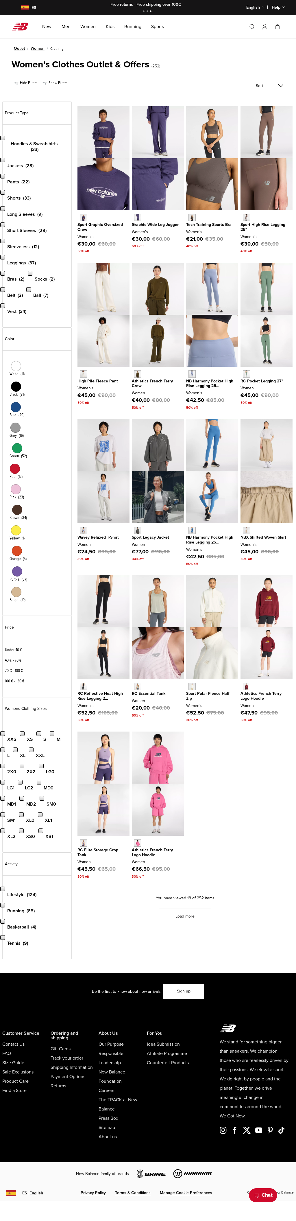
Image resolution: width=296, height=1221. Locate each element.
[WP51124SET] (192, 530)
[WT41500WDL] (138, 374)
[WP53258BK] (83, 686)
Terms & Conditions (133, 1192)
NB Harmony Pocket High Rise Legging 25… (209, 383)
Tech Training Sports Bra (209, 224)
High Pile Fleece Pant (97, 381)
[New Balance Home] (22, 27)
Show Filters (57, 82)
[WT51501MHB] (246, 686)
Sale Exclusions (18, 1072)
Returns (58, 1086)
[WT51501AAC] (138, 843)
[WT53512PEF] (192, 686)
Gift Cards (61, 1049)
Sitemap (107, 1127)
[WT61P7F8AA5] (83, 843)
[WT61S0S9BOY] (83, 217)
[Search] (252, 26)
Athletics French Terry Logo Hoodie (261, 696)
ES (32, 1193)
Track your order (67, 1058)
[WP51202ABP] (246, 217)
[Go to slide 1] (144, 11)
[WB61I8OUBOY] (138, 217)
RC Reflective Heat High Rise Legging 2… (100, 696)
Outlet (19, 48)
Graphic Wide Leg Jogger (155, 224)
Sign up (183, 991)
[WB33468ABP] (192, 217)
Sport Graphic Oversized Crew (100, 227)
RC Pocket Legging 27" (261, 381)
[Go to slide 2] (148, 11)
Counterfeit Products (168, 1063)
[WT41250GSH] (138, 686)
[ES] (21, 8)
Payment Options (68, 1077)
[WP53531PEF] (83, 374)
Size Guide (13, 1063)
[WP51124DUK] (192, 374)
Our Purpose (111, 1044)
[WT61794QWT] (83, 530)
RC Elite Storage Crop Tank (97, 852)
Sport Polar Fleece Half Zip (208, 696)
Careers (106, 1090)
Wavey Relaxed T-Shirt (98, 537)
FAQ (6, 1053)
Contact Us (13, 1044)
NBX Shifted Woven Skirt (263, 537)
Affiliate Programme (167, 1053)
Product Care (15, 1081)
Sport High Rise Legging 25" (262, 227)
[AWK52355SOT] (246, 530)
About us (108, 1137)
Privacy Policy (93, 1192)
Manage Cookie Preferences (186, 1192)
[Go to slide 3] (151, 11)
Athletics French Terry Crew (152, 383)
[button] (264, 26)
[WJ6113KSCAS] (138, 530)
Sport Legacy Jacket (150, 537)
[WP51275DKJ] (246, 374)
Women (38, 48)
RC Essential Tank (148, 693)
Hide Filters (28, 82)
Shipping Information (72, 1067)
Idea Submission (163, 1044)
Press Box (108, 1118)
